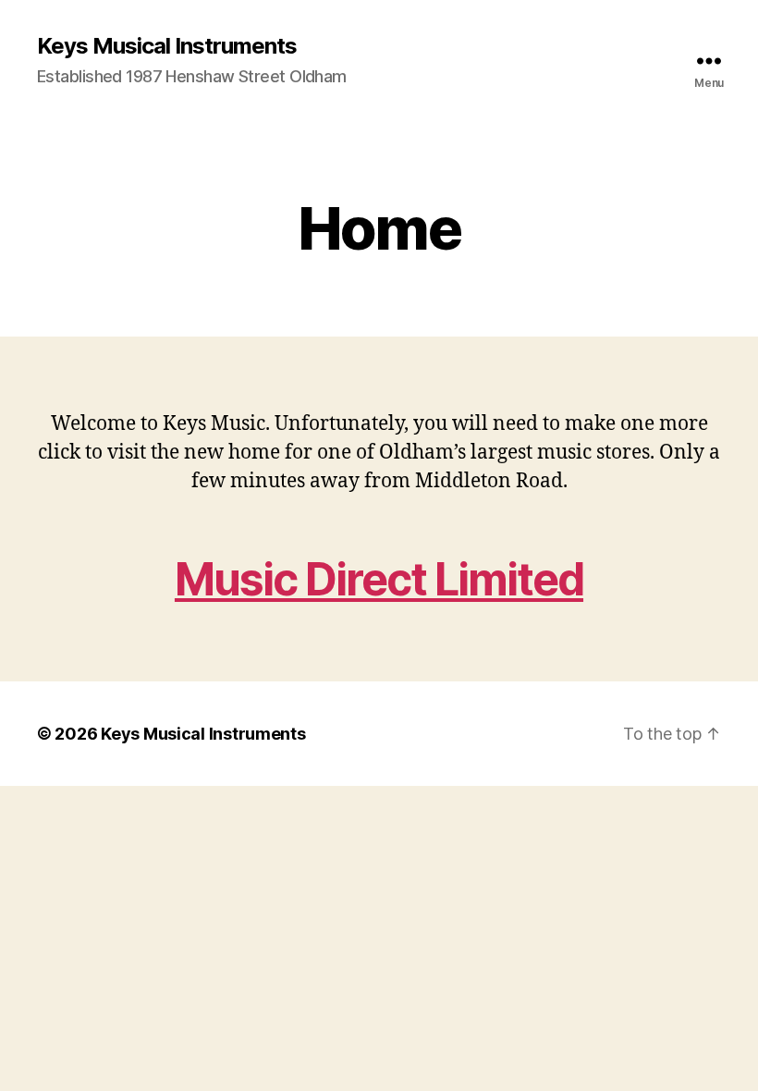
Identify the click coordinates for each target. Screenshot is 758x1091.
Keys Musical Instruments (167, 46)
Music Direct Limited (379, 579)
